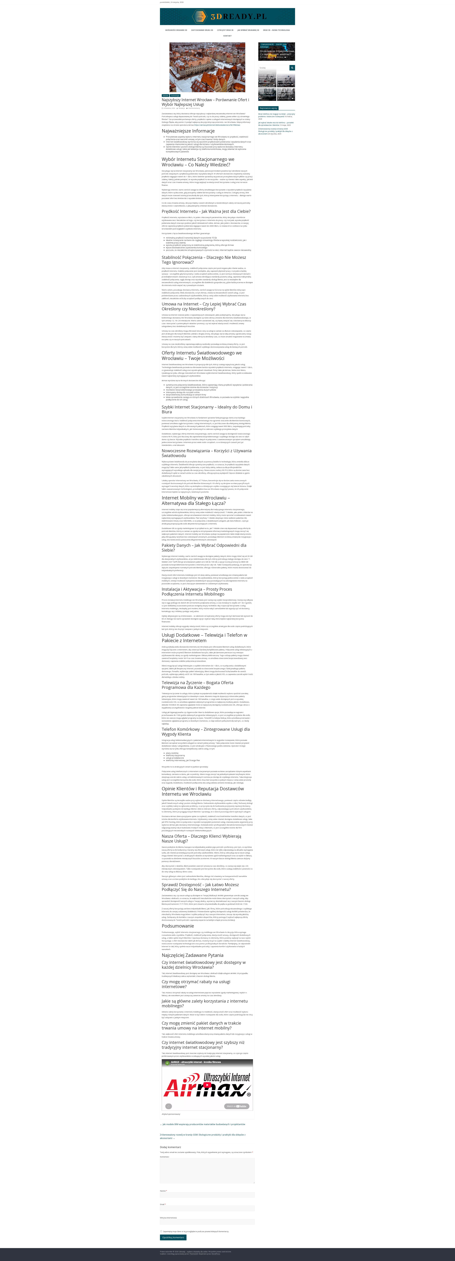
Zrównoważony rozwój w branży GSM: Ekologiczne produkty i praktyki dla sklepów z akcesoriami (203, 1136)
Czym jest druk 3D (225, 30)
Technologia (175, 96)
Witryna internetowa (168, 1218)
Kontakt (227, 36)
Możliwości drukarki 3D (176, 30)
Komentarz (164, 1157)
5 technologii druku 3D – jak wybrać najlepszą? (277, 58)
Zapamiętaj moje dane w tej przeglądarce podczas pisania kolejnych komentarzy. (196, 1231)
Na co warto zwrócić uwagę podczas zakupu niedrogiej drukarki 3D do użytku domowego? (267, 82)
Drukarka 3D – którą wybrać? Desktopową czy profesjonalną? (285, 84)
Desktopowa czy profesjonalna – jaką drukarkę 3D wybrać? (285, 98)
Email (163, 1204)
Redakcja (182, 108)
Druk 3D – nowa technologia (276, 30)
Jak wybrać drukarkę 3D (248, 30)
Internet (165, 96)
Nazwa (163, 1191)
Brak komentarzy (194, 108)
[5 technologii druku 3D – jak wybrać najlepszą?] (276, 43)
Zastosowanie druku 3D (202, 30)
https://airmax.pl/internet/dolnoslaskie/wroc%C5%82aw (217, 125)
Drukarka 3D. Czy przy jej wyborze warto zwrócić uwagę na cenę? (267, 95)
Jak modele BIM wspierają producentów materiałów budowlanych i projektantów (202, 1124)
